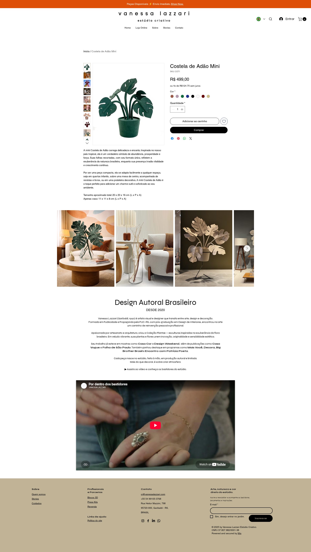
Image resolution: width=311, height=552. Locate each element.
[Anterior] (17, 4)
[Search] (270, 19)
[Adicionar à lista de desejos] (224, 121)
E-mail (214, 504)
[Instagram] (143, 521)
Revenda (92, 506)
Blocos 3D (92, 497)
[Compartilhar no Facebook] (172, 138)
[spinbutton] (177, 109)
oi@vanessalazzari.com (153, 494)
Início (86, 51)
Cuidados (36, 503)
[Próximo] (294, 4)
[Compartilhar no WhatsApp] (184, 138)
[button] (302, 19)
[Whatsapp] (159, 521)
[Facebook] (148, 521)
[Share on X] (191, 138)
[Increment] (182, 109)
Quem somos (39, 494)
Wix (239, 533)
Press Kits (92, 502)
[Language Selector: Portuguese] (260, 19)
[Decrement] (173, 109)
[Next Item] (247, 248)
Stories (35, 499)
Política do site (94, 520)
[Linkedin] (153, 521)
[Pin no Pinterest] (178, 138)
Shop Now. (177, 4)
